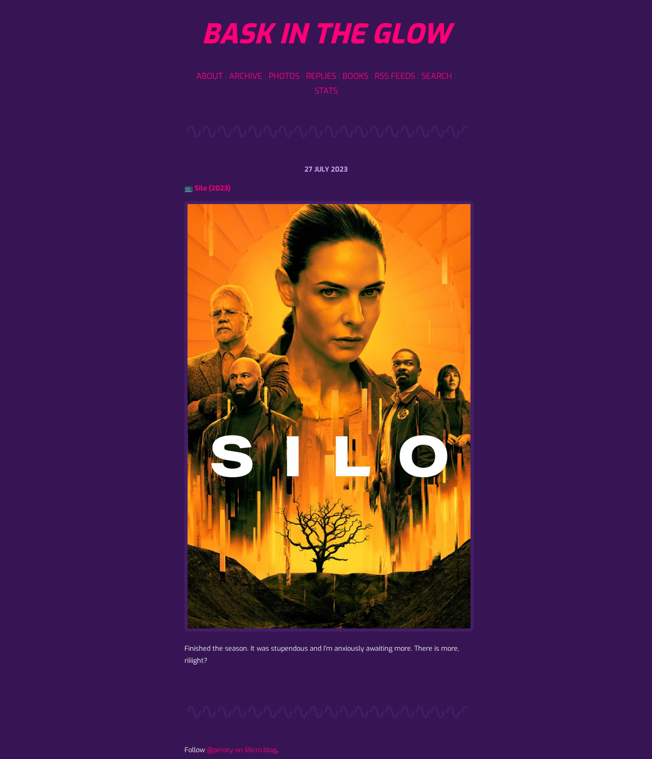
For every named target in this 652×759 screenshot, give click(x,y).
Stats (326, 90)
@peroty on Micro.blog (242, 749)
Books (355, 76)
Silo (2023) (213, 188)
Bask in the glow (326, 34)
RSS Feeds (395, 76)
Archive (245, 76)
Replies (321, 76)
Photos (284, 76)
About (209, 76)
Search (436, 76)
